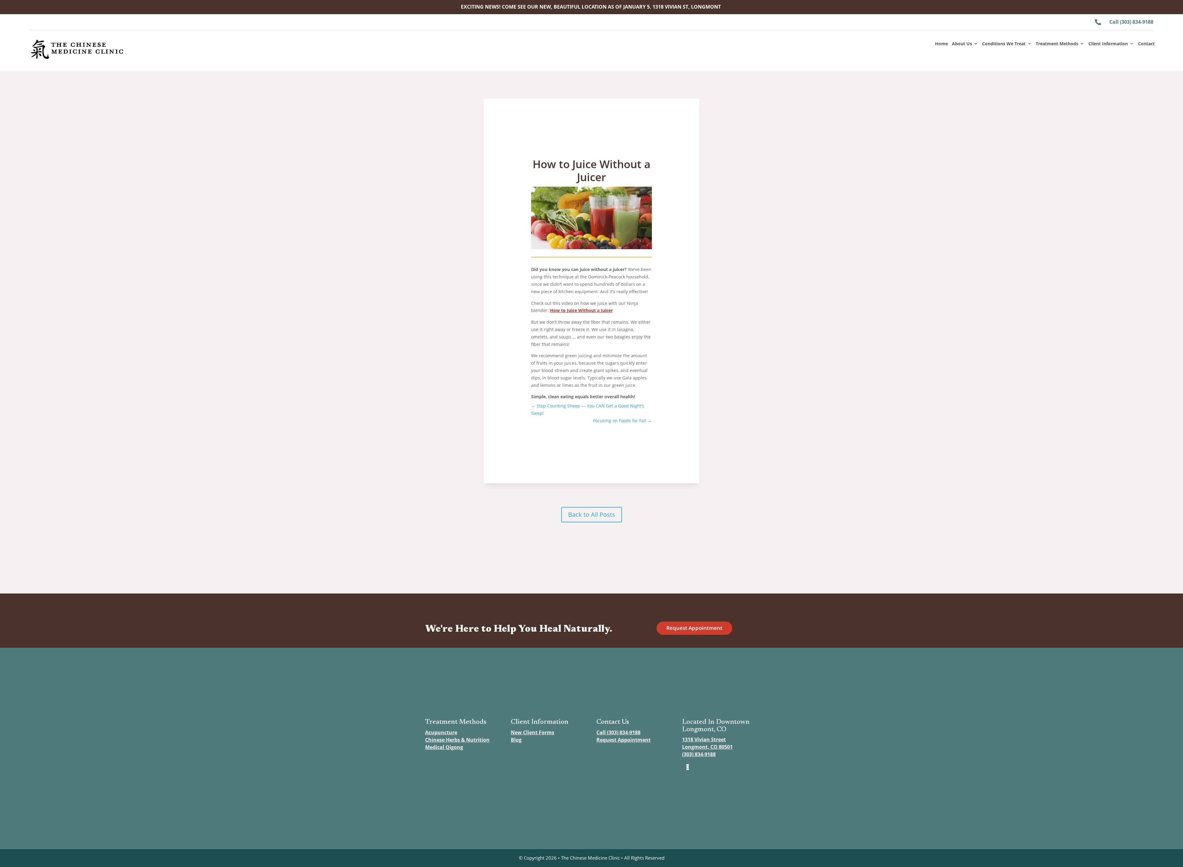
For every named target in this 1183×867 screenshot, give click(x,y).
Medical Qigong (444, 747)
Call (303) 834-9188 (618, 732)
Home (941, 44)
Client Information (1108, 44)
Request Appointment (694, 627)
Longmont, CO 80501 (707, 746)
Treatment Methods (1057, 44)
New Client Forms (532, 732)
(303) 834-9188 (699, 754)
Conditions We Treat (1004, 44)
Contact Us (612, 722)
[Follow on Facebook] (687, 767)
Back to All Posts (591, 514)
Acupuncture (441, 732)
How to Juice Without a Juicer (581, 310)
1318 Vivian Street (704, 739)
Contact (1146, 44)
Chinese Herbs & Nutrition (457, 739)
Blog (516, 739)
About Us (962, 44)
